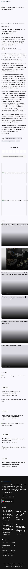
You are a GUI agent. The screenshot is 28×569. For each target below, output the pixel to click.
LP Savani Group (6, 141)
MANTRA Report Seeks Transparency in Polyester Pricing (13, 439)
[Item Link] (14, 382)
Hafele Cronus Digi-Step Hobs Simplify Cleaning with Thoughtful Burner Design (5, 269)
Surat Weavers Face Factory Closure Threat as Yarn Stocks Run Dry (12, 415)
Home (2, 23)
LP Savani (20, 138)
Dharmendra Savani (10, 138)
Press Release (9, 23)
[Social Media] (3, 496)
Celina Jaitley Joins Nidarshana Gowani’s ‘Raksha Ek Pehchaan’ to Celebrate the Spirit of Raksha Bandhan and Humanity (8, 528)
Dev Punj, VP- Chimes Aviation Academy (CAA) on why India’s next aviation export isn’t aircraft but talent (21, 528)
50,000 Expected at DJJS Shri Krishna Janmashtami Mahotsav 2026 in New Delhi (5, 366)
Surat (18, 141)
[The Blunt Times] (5, 1)
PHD (13, 141)
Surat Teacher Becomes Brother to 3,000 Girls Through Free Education (13, 463)
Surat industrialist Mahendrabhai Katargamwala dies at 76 (11, 392)
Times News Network (11, 48)
